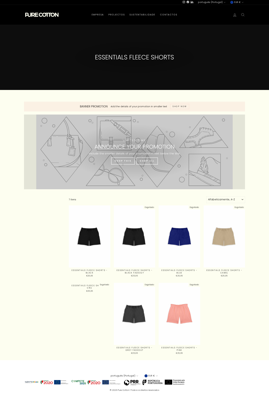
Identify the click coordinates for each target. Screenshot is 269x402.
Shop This (123, 160)
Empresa (98, 14)
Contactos (168, 14)
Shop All (147, 160)
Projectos (117, 14)
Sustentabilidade (142, 14)
